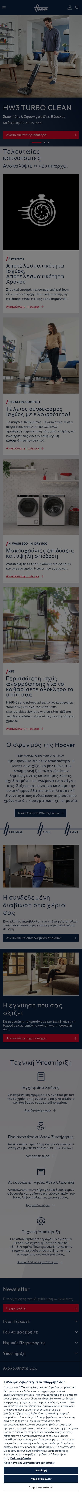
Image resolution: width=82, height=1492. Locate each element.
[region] (41, 1434)
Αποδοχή (41, 1470)
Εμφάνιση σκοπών (41, 1487)
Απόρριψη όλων (41, 1478)
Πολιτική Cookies (20, 1458)
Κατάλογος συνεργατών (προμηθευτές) (29, 1462)
